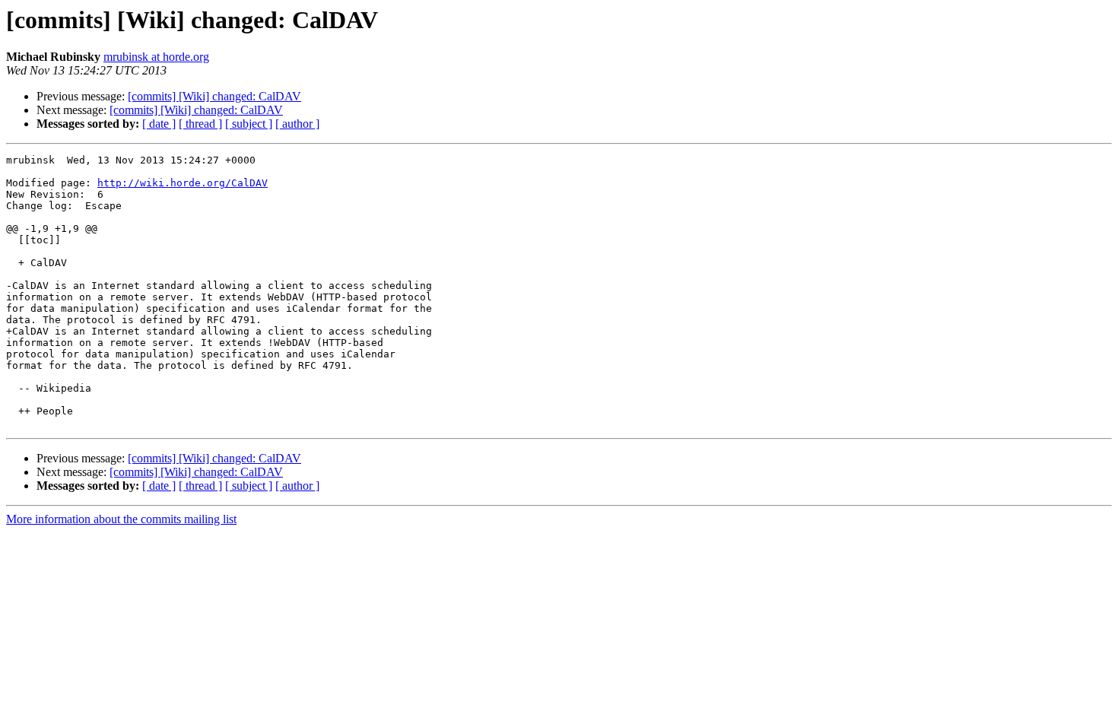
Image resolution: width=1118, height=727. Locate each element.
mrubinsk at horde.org (156, 56)
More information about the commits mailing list (121, 519)
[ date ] (159, 123)
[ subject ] (248, 123)
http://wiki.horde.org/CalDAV (182, 183)
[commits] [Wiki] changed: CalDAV (214, 96)
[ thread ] (200, 123)
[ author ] (297, 123)
